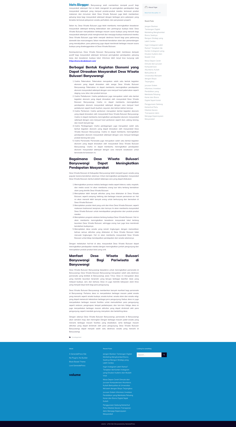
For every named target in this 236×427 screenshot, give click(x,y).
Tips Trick (120, 4)
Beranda (102, 4)
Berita (111, 4)
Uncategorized (76, 337)
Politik (150, 4)
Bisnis (140, 4)
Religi (158, 4)
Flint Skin (111, 424)
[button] (164, 4)
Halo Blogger (79, 5)
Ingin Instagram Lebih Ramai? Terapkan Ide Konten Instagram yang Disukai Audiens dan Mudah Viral (154, 51)
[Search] (164, 354)
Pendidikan (131, 4)
